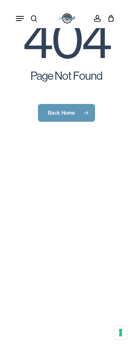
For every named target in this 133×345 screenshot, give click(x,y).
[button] (20, 18)
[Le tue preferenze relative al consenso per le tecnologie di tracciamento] (120, 332)
